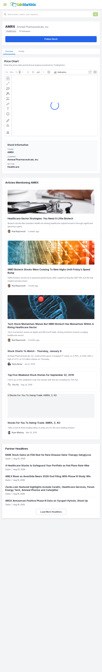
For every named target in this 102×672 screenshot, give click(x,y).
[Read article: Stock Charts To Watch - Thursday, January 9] (51, 357)
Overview (9, 51)
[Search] (95, 14)
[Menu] (5, 4)
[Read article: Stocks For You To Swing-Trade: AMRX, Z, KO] (51, 414)
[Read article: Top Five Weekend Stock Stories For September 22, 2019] (51, 379)
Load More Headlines (51, 512)
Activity (21, 51)
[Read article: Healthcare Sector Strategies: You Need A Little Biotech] (51, 211)
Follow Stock (51, 39)
